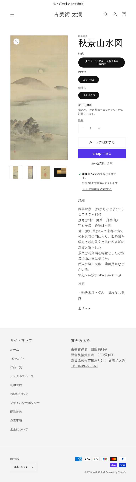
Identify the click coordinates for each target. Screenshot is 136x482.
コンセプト (17, 358)
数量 (81, 120)
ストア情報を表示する (97, 188)
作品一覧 (16, 367)
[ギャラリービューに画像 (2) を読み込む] (30, 172)
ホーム (14, 349)
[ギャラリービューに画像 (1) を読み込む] (15, 172)
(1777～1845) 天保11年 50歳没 (103, 62)
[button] (12, 14)
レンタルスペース (22, 376)
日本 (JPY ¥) (21, 466)
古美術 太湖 (99, 472)
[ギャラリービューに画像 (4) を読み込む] (60, 172)
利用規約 (16, 385)
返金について (19, 429)
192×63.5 (89, 95)
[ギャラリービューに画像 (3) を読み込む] (45, 172)
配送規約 (16, 411)
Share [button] (86, 308)
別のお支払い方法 (102, 163)
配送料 (93, 109)
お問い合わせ (19, 393)
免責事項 (16, 420)
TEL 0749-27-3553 (84, 366)
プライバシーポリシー (25, 402)
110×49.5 (89, 79)
